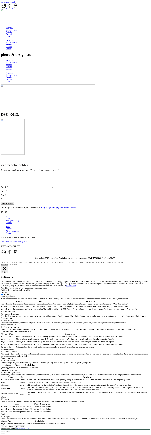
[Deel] (7, 431)
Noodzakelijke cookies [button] (9, 370)
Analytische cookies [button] (8, 325)
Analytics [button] (4, 414)
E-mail (4, 195)
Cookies (9, 223)
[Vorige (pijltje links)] (2, 433)
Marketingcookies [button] (7, 349)
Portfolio (9, 32)
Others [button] (3, 397)
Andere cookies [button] (7, 358)
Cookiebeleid (71, 286)
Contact (8, 36)
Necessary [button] (5, 292)
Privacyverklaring (12, 221)
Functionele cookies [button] (8, 312)
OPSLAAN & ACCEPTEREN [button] (13, 426)
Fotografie (9, 28)
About (8, 216)
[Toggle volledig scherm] (4, 431)
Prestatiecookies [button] (7, 318)
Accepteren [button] (13, 264)
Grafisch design (11, 30)
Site (2, 199)
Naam (4, 191)
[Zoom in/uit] (2, 431)
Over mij (9, 34)
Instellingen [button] (5, 264)
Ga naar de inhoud (8, 2)
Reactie (4, 187)
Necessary (7, 295)
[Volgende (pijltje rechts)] (4, 433)
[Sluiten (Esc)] (9, 431)
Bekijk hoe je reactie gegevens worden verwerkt (59, 208)
